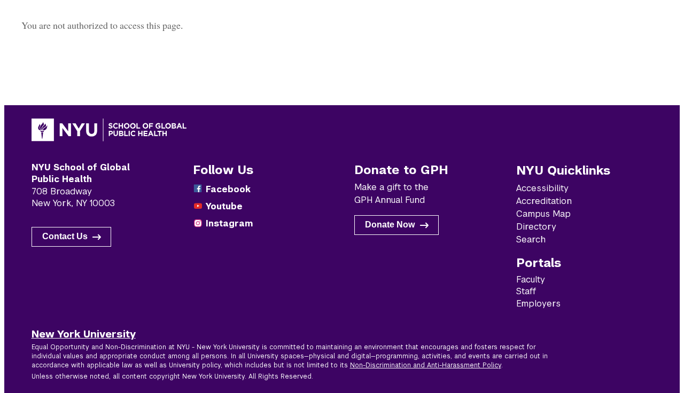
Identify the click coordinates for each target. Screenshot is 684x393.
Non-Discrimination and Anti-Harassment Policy (425, 365)
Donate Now (390, 224)
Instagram (229, 223)
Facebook (228, 189)
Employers (538, 303)
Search (531, 239)
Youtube (224, 206)
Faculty (530, 279)
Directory (536, 226)
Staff (526, 291)
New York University (84, 333)
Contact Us (65, 236)
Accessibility (542, 188)
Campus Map (543, 213)
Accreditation (544, 201)
